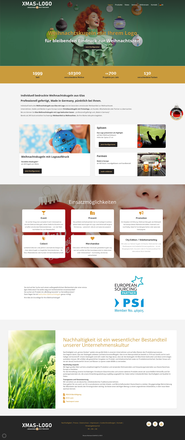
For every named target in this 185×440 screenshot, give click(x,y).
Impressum (94, 423)
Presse (75, 423)
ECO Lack (69, 398)
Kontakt (154, 5)
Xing (155, 424)
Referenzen (144, 5)
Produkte (118, 5)
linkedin (148, 424)
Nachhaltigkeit (66, 423)
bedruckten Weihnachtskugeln (49, 294)
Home (110, 5)
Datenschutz (84, 423)
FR (89, 429)
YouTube (161, 424)
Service (134, 5)
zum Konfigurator (92, 47)
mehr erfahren (106, 171)
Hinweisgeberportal (92, 426)
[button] (4, 436)
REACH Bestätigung (73, 394)
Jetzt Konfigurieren (32, 171)
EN (92, 429)
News (127, 5)
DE (96, 429)
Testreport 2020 (72, 401)
